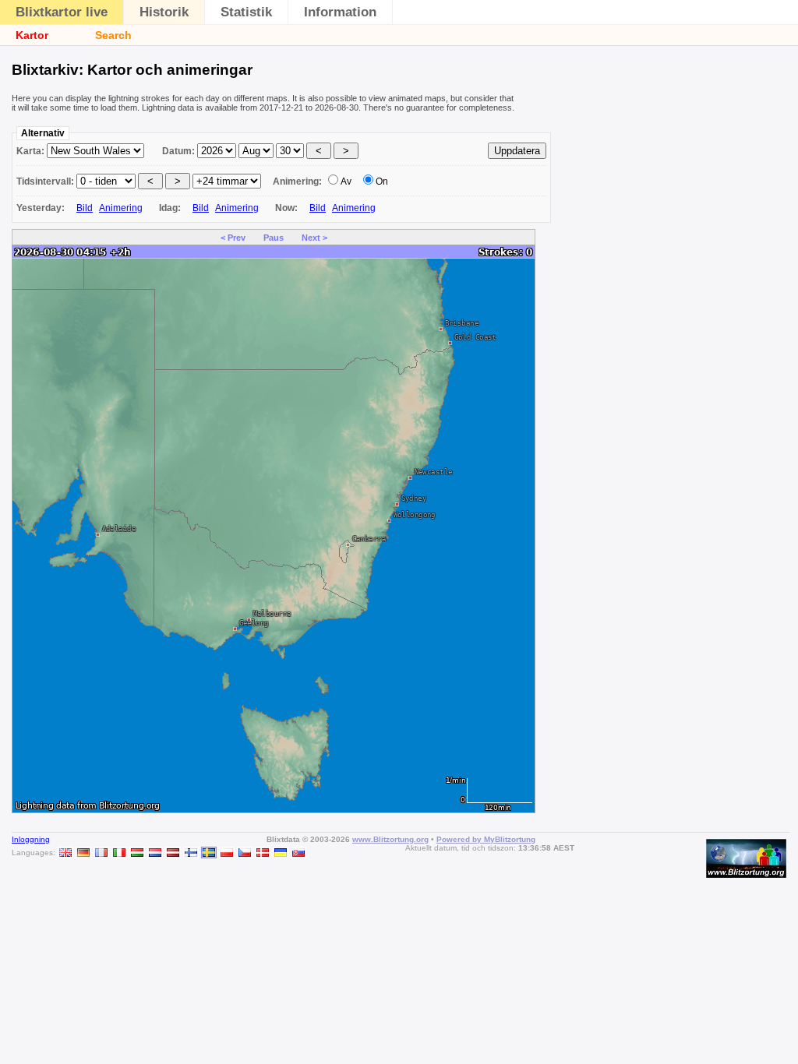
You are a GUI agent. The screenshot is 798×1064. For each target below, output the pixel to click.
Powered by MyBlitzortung (485, 839)
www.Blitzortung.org (390, 839)
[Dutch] (155, 852)
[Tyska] (83, 852)
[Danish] (262, 852)
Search (113, 35)
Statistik (246, 12)
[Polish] (227, 852)
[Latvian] (173, 852)
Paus (273, 237)
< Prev (233, 237)
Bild (84, 208)
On (382, 181)
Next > (314, 237)
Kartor (32, 35)
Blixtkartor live (62, 12)
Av (346, 181)
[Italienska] (119, 852)
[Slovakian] (298, 852)
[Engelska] (65, 852)
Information (340, 12)
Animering (121, 208)
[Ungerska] (137, 852)
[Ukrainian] (280, 852)
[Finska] (191, 852)
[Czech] (244, 852)
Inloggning (31, 839)
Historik (164, 12)
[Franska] (101, 852)
